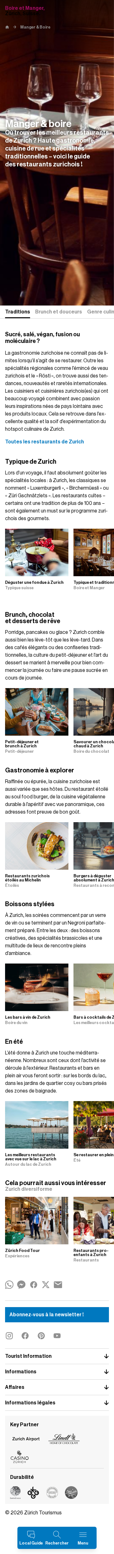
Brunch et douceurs (58, 311)
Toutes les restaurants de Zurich (44, 441)
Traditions (17, 311)
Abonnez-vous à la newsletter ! (47, 1314)
